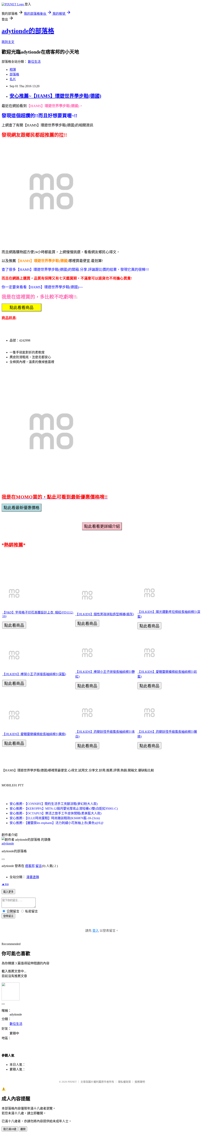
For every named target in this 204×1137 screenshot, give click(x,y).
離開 (23, 1129)
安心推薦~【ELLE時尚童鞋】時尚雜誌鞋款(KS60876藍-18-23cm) (55, 818)
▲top (5, 884)
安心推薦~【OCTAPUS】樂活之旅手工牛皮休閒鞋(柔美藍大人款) (55, 813)
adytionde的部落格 (28, 30)
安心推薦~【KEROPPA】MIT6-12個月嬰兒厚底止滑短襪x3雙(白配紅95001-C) (64, 808)
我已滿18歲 (9, 1129)
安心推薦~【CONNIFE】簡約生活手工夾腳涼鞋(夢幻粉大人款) (54, 803)
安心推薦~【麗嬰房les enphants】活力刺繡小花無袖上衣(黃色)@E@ (57, 823)
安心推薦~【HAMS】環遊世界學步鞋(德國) (55, 96)
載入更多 (8, 891)
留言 (38, 866)
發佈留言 (8, 916)
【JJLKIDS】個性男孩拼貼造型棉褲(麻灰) (104, 614)
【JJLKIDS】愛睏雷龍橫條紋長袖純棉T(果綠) (34, 734)
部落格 (14, 74)
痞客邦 (30, 866)
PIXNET (72, 1081)
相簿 (13, 69)
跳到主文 (8, 42)
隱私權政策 (124, 1081)
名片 (13, 79)
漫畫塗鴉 (32, 877)
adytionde (8, 843)
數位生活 (34, 61)
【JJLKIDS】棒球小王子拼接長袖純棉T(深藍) (34, 674)
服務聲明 (140, 1081)
